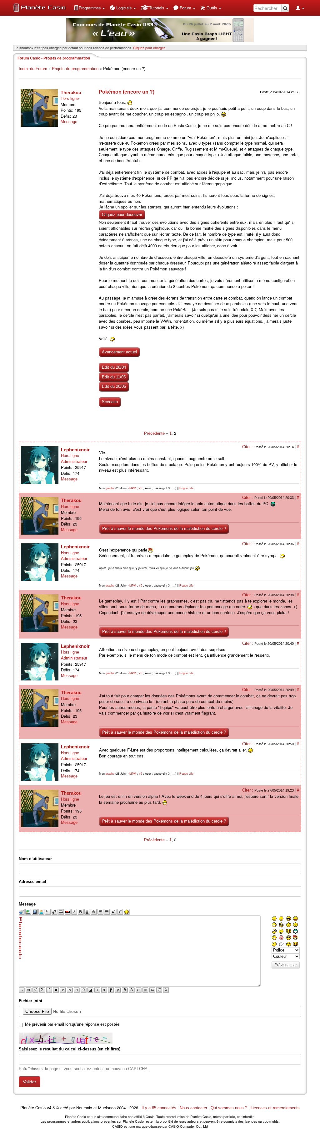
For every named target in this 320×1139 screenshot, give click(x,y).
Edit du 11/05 (114, 377)
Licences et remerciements (275, 1108)
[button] (89, 8)
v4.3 (51, 1108)
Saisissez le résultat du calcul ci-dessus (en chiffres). (70, 1049)
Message (69, 121)
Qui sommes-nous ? (229, 1108)
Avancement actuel (119, 352)
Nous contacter (193, 1108)
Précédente (155, 433)
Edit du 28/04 (114, 367)
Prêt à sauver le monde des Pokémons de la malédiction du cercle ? (164, 528)
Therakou (71, 92)
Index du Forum (33, 68)
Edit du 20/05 (114, 386)
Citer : (248, 446)
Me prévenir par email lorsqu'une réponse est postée (72, 1024)
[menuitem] (89, 8)
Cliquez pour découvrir (122, 214)
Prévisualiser (286, 965)
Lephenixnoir (75, 449)
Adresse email (32, 881)
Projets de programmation (75, 68)
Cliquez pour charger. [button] (149, 47)
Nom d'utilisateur (35, 858)
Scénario (110, 401)
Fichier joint (30, 1000)
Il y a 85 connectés (160, 1108)
